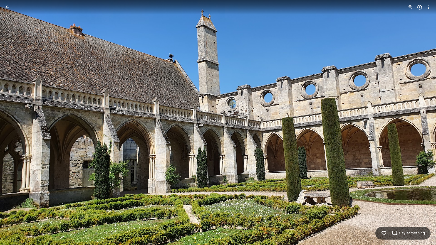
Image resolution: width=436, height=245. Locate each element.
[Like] (383, 233)
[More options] (428, 7)
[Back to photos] (7, 7)
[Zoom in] (410, 7)
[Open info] (419, 7)
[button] (12, 122)
